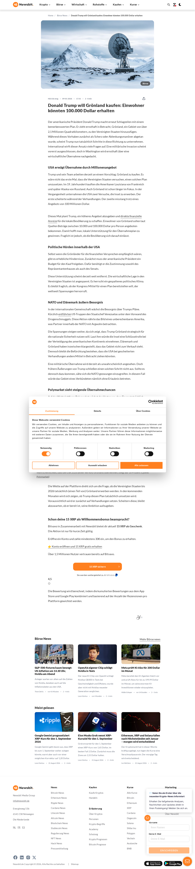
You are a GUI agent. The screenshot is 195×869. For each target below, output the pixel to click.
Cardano (131, 813)
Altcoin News (57, 818)
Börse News (62, 15)
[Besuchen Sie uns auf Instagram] (28, 857)
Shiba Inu (131, 828)
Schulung (93, 834)
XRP (129, 808)
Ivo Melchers (126, 763)
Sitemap (75, 864)
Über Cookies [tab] (143, 411)
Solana (130, 823)
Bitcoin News (57, 793)
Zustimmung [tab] (51, 411)
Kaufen (117, 4)
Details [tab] (97, 411)
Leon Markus (83, 696)
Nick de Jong (53, 98)
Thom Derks (39, 691)
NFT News (56, 838)
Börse (59, 4)
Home (50, 15)
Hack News (56, 843)
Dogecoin (131, 818)
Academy (93, 829)
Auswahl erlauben (97, 465)
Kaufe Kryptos (96, 793)
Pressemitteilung (59, 848)
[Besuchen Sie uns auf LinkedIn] (21, 857)
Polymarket (43, 476)
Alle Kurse (132, 793)
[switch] (80, 453)
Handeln (93, 798)
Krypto (43, 4)
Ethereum (132, 803)
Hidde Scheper (126, 692)
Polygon (131, 833)
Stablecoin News (59, 828)
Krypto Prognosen (98, 839)
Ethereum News (59, 798)
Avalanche (132, 843)
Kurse (133, 4)
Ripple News (57, 803)
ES (23, 827)
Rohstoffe (98, 4)
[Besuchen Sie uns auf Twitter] (34, 857)
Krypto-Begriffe (97, 824)
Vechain (131, 838)
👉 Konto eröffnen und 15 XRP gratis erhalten (75, 546)
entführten (64, 314)
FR (19, 827)
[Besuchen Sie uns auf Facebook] (15, 857)
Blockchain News (59, 823)
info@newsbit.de (21, 800)
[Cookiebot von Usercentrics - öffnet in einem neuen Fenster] (149, 402)
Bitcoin (130, 798)
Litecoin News (58, 813)
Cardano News (58, 808)
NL (14, 827)
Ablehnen (54, 465)
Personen (93, 819)
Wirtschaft (78, 4)
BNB (129, 848)
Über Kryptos (96, 814)
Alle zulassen (141, 465)
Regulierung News (60, 833)
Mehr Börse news (150, 639)
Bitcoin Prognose (97, 844)
